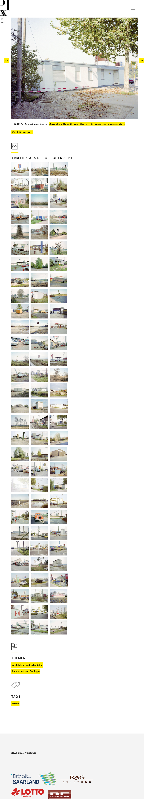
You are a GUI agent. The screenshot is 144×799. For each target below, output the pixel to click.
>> (141, 60)
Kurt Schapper (22, 132)
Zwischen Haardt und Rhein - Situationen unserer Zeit (87, 124)
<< (6, 60)
